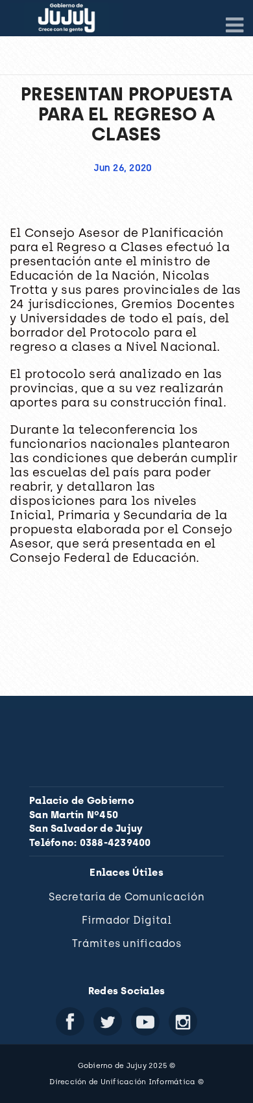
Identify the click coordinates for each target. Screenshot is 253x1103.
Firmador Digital (127, 920)
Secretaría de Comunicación (126, 897)
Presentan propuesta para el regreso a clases (126, 114)
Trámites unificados (126, 943)
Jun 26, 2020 (123, 167)
